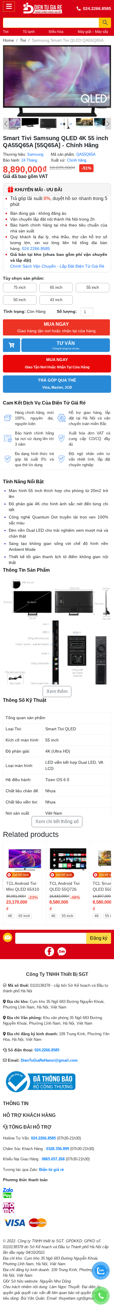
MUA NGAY (56, 327)
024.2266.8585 (97, 8)
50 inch (19, 300)
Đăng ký (98, 938)
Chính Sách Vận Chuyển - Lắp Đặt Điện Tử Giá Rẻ (57, 266)
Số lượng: (67, 311)
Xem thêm (57, 691)
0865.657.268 (53, 1159)
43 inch (56, 300)
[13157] (11, 345)
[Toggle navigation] (9, 6)
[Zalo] (61, 951)
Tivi (5, 32)
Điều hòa (56, 32)
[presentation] (6, 883)
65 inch (56, 287)
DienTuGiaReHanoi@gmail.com (49, 1060)
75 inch (19, 287)
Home (8, 40)
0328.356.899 (57, 1149)
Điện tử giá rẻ (51, 1169)
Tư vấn (65, 345)
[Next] (108, 124)
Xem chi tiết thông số (57, 821)
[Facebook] (49, 951)
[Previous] (6, 124)
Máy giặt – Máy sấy (93, 32)
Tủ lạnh (29, 32)
